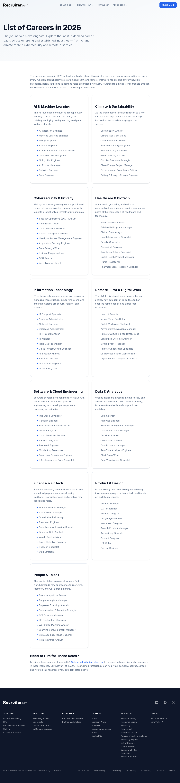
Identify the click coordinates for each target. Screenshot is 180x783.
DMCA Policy (131, 770)
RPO (5, 722)
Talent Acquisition (129, 732)
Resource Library (129, 722)
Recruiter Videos (129, 756)
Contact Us (97, 736)
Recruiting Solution (41, 718)
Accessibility (146, 770)
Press (94, 732)
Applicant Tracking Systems (134, 736)
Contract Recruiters (42, 725)
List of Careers (128, 743)
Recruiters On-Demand (14, 725)
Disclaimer (160, 770)
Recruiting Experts (129, 739)
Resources (119, 5)
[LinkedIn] (157, 702)
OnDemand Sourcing (42, 729)
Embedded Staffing (12, 718)
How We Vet (103, 5)
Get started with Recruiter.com (87, 662)
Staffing (6, 729)
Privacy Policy (99, 770)
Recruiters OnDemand (72, 718)
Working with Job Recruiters (129, 751)
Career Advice (128, 746)
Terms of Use (83, 770)
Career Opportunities (101, 729)
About (94, 718)
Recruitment (126, 729)
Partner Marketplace (71, 722)
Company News (99, 722)
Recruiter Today (128, 718)
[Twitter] (173, 702)
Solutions (65, 5)
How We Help (84, 5)
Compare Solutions (12, 732)
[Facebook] (165, 702)
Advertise (96, 725)
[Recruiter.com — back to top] (15, 5)
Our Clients (38, 722)
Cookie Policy (115, 770)
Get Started (168, 5)
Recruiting (125, 725)
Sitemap (172, 770)
